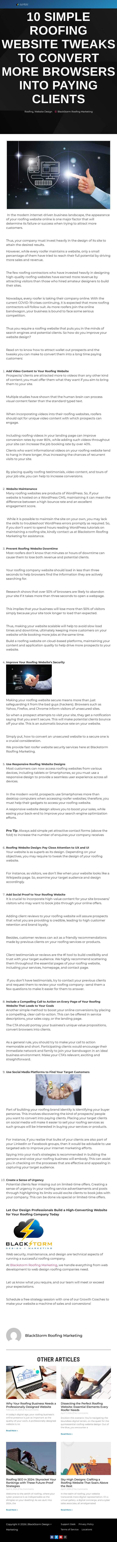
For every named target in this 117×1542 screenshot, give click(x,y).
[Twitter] (56, 1537)
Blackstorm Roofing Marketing (33, 1265)
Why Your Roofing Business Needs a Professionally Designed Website (31, 1405)
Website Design (43, 111)
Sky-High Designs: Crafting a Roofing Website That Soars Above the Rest (84, 1483)
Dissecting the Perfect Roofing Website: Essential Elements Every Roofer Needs (84, 1407)
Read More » (12, 1430)
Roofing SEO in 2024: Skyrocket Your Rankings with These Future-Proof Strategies (31, 1483)
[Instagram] (65, 1537)
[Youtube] (61, 1537)
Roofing (29, 111)
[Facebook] (52, 1537)
